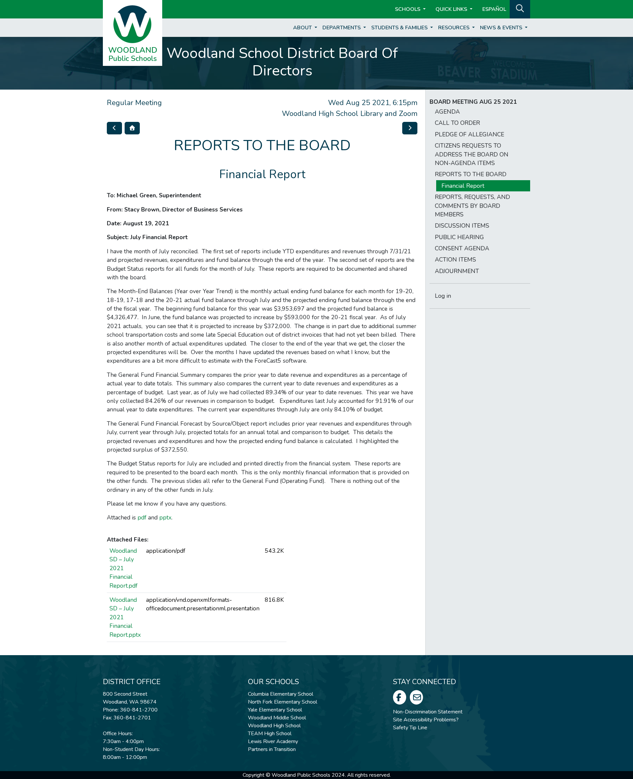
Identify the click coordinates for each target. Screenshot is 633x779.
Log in (443, 296)
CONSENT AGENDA (462, 248)
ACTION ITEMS (455, 260)
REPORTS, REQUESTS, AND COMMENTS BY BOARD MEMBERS (472, 205)
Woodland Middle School (277, 717)
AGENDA (447, 112)
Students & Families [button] (400, 27)
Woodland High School (274, 725)
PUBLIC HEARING (459, 237)
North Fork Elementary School (282, 702)
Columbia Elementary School (280, 694)
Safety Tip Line (410, 727)
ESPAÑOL (494, 9)
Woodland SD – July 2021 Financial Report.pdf (123, 568)
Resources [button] (454, 27)
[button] (520, 8)
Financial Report (462, 186)
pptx (165, 517)
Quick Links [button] (452, 9)
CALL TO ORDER (457, 123)
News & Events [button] (502, 27)
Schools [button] (408, 9)
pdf (141, 517)
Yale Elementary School (275, 709)
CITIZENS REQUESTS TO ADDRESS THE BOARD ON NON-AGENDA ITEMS (471, 154)
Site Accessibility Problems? (426, 719)
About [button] (303, 27)
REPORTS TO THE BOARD (470, 174)
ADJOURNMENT (457, 271)
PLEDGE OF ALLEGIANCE (469, 134)
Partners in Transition (272, 749)
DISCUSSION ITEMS (462, 226)
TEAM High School (269, 733)
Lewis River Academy (273, 741)
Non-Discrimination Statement (428, 711)
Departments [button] (342, 27)
